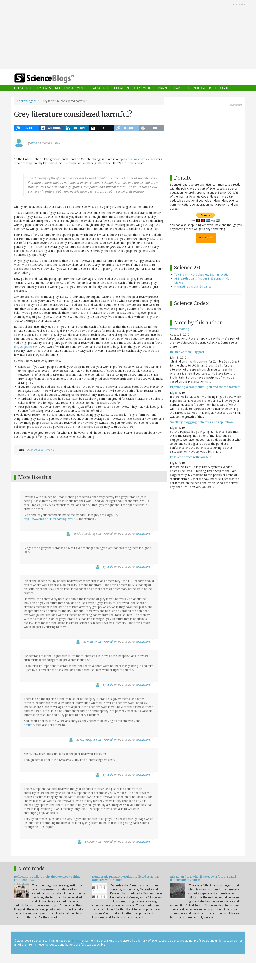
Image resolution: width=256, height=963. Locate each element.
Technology (195, 88)
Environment (74, 88)
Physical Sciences (48, 88)
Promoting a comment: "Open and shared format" (205, 387)
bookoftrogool (26, 101)
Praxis (50, 450)
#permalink (142, 533)
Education (120, 88)
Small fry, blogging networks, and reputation (201, 422)
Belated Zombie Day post (187, 352)
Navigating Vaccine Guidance (192, 286)
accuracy (29, 725)
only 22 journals (24, 347)
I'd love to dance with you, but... (191, 457)
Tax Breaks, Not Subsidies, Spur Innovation (202, 274)
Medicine (149, 88)
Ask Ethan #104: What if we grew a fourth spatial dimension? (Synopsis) (203, 878)
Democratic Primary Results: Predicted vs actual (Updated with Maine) (125, 878)
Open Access (35, 450)
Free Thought (218, 88)
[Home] (52, 78)
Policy (136, 88)
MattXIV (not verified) (100, 641)
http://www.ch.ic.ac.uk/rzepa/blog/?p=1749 (51, 519)
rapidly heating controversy (136, 159)
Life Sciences (23, 88)
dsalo (33, 143)
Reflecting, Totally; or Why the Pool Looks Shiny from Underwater (47, 878)
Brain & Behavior (171, 88)
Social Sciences (98, 88)
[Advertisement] (128, 35)
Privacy (76, 940)
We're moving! (180, 329)
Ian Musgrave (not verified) (96, 739)
